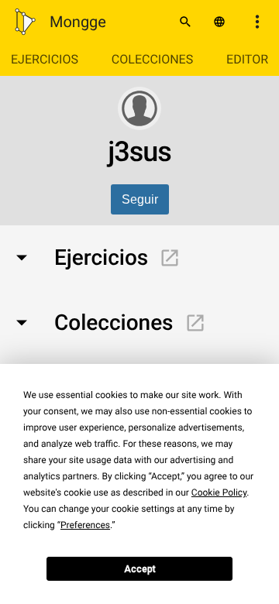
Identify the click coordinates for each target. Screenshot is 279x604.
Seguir (140, 199)
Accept (140, 569)
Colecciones (152, 59)
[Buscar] (185, 22)
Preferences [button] (85, 525)
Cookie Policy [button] (218, 492)
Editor (247, 59)
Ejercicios (44, 59)
